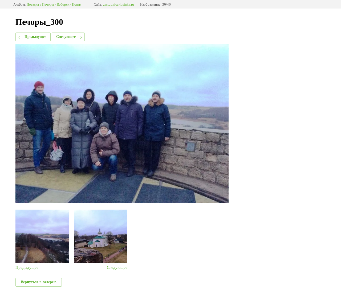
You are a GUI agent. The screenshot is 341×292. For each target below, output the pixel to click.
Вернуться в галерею (38, 282)
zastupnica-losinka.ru (118, 4)
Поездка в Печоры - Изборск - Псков (54, 4)
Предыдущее (35, 37)
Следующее (66, 37)
